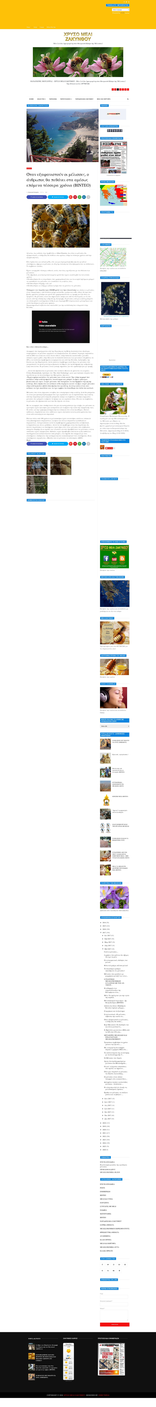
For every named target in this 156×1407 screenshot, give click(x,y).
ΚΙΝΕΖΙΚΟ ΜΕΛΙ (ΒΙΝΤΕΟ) (120, 796)
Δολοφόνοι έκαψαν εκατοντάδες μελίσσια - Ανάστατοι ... (116, 1083)
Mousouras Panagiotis (33, 192)
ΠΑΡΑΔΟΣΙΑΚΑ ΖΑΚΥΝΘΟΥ (84, 99)
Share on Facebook (37, 197)
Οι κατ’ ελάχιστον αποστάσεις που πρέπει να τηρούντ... (115, 1067)
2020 (104, 1130)
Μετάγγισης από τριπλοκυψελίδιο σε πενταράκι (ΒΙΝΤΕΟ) (118, 770)
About (35, 27)
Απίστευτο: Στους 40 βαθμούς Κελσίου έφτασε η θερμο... (115, 1007)
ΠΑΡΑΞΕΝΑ (53, 99)
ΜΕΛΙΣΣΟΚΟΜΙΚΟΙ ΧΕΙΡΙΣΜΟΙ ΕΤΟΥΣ (114, 1228)
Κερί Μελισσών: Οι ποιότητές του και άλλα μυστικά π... (116, 1026)
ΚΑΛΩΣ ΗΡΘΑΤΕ (106, 1251)
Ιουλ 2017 (108, 1102)
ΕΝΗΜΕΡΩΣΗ (105, 1191)
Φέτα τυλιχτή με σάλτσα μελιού (116, 965)
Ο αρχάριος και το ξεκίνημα (114, 1011)
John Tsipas (103, 1395)
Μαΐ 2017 (108, 949)
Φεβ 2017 (108, 939)
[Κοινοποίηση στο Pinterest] (88, 197)
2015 (104, 926)
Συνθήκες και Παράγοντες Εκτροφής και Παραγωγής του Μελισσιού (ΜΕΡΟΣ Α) (47, 1347)
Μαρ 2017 (108, 942)
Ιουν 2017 (108, 1098)
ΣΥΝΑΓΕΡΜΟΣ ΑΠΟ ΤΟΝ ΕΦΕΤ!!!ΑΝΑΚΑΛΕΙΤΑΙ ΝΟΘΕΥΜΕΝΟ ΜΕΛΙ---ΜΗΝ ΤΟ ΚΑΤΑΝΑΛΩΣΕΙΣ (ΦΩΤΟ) (120, 855)
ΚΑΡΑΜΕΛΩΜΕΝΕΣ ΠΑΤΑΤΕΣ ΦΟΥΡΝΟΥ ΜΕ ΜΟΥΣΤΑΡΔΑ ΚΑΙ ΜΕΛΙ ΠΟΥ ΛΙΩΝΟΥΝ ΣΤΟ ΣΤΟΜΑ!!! (46, 1357)
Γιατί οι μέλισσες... (111, 952)
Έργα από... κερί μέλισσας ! (120, 754)
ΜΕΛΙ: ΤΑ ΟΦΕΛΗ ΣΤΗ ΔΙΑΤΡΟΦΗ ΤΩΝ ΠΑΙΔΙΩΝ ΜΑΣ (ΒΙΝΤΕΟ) (120, 868)
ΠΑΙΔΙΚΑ (103, 1210)
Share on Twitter (59, 197)
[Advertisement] (43, 12)
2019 (104, 1126)
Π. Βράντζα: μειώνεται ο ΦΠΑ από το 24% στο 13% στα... (116, 1031)
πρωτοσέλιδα (111, 175)
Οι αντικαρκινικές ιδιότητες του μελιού (116, 961)
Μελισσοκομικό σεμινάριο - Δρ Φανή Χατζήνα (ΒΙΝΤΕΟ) (115, 1001)
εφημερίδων (118, 175)
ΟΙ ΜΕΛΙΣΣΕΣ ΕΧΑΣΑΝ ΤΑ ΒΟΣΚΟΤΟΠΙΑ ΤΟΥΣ (120, 839)
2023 (104, 1140)
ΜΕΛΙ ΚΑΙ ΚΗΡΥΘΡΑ (103, 99)
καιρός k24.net (68, 1380)
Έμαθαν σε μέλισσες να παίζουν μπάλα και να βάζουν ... (116, 1093)
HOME (31, 99)
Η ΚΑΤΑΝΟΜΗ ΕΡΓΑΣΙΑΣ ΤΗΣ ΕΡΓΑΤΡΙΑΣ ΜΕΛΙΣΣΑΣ (120, 825)
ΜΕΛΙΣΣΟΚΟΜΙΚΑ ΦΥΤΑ (109, 1247)
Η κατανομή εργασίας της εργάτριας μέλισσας (113, 1166)
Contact (42, 27)
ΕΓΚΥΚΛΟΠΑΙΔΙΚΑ (107, 1162)
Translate (127, 13)
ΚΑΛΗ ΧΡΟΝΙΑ (105, 1240)
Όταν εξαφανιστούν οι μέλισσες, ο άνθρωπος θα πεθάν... (116, 1020)
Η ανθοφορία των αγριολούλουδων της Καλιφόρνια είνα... (112, 990)
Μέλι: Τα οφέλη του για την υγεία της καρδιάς (116, 996)
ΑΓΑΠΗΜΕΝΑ (105, 1236)
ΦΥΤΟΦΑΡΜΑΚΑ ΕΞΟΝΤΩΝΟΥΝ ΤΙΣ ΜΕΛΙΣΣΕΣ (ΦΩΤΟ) (118, 784)
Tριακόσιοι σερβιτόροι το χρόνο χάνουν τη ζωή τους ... (116, 1043)
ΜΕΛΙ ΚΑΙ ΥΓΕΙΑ (106, 1199)
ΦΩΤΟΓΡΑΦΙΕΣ (105, 1214)
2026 (104, 1150)
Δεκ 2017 (108, 1119)
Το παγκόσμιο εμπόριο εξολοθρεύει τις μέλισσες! (114, 970)
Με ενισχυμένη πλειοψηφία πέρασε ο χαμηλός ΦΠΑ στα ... (116, 1048)
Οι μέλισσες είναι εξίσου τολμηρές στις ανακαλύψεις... (115, 1078)
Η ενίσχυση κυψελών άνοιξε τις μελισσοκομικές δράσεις (115, 1088)
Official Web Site (51, 27)
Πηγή (28, 440)
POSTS (102, 1188)
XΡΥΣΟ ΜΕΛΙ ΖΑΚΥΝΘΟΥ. (75, 1395)
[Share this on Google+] (71, 197)
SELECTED (41, 99)
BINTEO (29, 168)
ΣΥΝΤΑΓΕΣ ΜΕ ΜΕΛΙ (108, 1206)
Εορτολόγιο (112, 360)
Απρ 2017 (108, 945)
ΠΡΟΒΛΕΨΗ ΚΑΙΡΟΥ (107, 1169)
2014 (104, 922)
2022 (104, 1136)
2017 (104, 932)
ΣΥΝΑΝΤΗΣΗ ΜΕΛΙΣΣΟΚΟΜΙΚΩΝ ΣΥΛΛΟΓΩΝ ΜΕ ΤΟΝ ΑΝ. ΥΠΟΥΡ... (114, 982)
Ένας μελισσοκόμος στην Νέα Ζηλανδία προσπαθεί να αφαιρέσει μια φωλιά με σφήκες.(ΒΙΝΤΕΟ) (46, 1368)
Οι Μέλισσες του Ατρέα (113, 1058)
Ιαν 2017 (108, 935)
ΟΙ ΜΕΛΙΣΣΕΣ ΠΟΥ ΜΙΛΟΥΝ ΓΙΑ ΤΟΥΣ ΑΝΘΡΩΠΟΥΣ (120, 741)
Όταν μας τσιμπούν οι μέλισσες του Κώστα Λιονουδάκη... (115, 1072)
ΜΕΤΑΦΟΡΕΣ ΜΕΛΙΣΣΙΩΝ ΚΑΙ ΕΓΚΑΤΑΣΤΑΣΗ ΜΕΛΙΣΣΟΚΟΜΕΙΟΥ (115, 1037)
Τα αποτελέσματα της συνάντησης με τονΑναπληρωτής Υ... (116, 1054)
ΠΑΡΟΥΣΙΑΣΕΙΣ (65, 99)
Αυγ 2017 (108, 1105)
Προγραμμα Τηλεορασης (105, 238)
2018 (104, 1123)
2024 (104, 1143)
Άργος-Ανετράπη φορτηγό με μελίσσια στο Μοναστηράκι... (115, 1062)
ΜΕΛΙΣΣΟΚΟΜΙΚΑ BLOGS (110, 1172)
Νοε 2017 (108, 1115)
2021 (104, 1133)
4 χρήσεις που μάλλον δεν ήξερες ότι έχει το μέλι (116, 956)
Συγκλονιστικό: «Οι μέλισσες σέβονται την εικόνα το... (114, 1015)
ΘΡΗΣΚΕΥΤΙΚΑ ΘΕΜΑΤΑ (109, 1232)
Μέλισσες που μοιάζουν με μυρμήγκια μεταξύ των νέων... (116, 975)
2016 (104, 929)
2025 (104, 1146)
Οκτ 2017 (108, 1112)
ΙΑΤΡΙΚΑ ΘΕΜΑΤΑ (107, 1225)
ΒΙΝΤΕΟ (103, 1217)
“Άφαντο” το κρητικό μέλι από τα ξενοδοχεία (119, 811)
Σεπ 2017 (108, 1109)
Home (28, 27)
